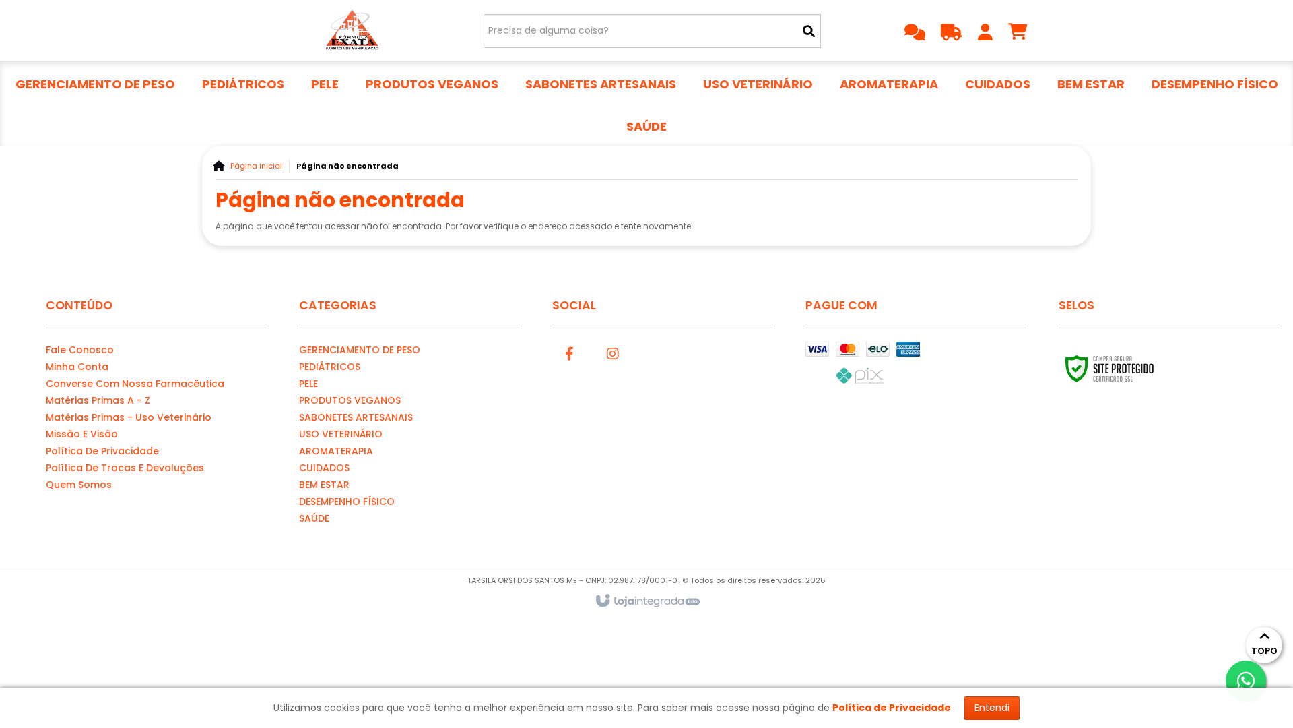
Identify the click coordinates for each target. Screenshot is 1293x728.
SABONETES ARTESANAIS (356, 417)
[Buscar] (809, 31)
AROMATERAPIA (336, 451)
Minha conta (77, 366)
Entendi (991, 708)
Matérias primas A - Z (98, 400)
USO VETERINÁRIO (341, 434)
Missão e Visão (82, 434)
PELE (308, 383)
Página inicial (256, 165)
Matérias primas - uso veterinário (128, 417)
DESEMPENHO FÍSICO (347, 501)
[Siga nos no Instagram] (613, 352)
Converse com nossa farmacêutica (135, 383)
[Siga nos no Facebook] (569, 352)
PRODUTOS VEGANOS (350, 400)
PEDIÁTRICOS (329, 366)
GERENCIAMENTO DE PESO (359, 350)
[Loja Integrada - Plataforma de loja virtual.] (646, 601)
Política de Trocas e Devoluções (125, 468)
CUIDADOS (324, 468)
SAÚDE (314, 518)
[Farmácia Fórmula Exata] (351, 30)
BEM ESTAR (324, 484)
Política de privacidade (102, 451)
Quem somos (79, 484)
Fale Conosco (80, 350)
